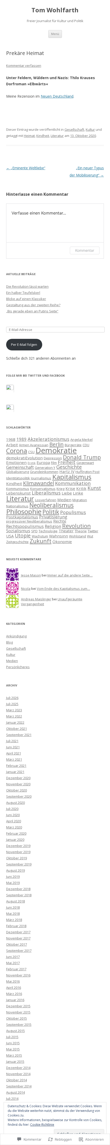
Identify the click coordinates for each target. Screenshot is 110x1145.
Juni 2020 (13, 815)
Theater (66, 530)
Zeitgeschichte (17, 541)
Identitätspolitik (18, 478)
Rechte (59, 521)
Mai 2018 (13, 913)
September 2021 (18, 734)
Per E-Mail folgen (24, 344)
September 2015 (18, 1024)
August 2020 (15, 802)
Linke (78, 493)
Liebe (67, 493)
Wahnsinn (58, 535)
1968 (10, 439)
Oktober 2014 (16, 1080)
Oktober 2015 (16, 1018)
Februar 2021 (16, 765)
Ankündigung (16, 636)
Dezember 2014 (18, 1067)
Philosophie (23, 511)
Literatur (57, 135)
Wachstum (40, 536)
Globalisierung (17, 471)
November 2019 (18, 852)
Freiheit (66, 462)
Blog (9, 642)
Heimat (29, 135)
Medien (64, 499)
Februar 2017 (16, 969)
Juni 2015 (13, 1043)
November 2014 (18, 1074)
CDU (86, 445)
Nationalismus (17, 506)
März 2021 (14, 759)
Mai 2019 (13, 882)
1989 (21, 439)
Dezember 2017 (18, 932)
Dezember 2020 (18, 778)
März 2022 (14, 716)
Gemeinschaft (20, 467)
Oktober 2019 (16, 858)
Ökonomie (62, 541)
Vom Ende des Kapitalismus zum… (63, 588)
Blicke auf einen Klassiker (26, 298)
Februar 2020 (16, 833)
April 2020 (13, 821)
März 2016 (14, 993)
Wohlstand (77, 536)
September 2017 (18, 950)
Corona (16, 450)
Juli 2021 (12, 741)
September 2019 (18, 864)
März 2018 (14, 919)
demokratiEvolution (24, 457)
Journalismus (41, 478)
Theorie (81, 531)
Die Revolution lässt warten (27, 286)
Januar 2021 (15, 771)
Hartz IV (66, 471)
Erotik (32, 463)
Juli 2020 (12, 808)
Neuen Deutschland (57, 96)
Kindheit (42, 135)
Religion (53, 526)
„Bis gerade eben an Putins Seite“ (32, 311)
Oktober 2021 (16, 728)
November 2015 (18, 1012)
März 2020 (14, 827)
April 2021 (13, 753)
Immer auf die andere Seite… (70, 575)
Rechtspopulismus (25, 526)
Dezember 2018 (18, 889)
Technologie (48, 531)
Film (54, 462)
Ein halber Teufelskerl (23, 292)
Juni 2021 (13, 747)
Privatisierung (53, 517)
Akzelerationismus (48, 439)
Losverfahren (45, 500)
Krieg (60, 488)
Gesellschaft (74, 129)
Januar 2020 (15, 839)
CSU (31, 452)
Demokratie (56, 450)
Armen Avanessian (33, 445)
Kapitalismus (71, 476)
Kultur (90, 129)
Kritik (81, 488)
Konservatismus (43, 488)
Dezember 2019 (18, 845)
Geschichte (69, 466)
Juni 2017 (13, 956)
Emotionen (16, 462)
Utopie (23, 535)
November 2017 (18, 938)
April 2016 (13, 987)
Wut (90, 536)
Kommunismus (17, 488)
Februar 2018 (16, 926)
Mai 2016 (13, 981)
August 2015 (15, 1030)
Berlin (56, 444)
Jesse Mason (31, 575)
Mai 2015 (13, 1049)
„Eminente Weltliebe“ (25, 167)
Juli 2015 (12, 1037)
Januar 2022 (15, 722)
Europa (43, 462)
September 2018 (18, 895)
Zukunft (40, 541)
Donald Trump (82, 457)
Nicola (25, 588)
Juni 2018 (13, 907)
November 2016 (18, 975)
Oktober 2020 (16, 790)
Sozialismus (18, 531)
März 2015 (14, 1055)
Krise (70, 488)
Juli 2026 (12, 697)
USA (10, 535)
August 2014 (15, 1092)
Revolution (76, 526)
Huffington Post (87, 471)
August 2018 (15, 901)
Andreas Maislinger (36, 599)
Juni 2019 (13, 876)
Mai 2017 (13, 963)
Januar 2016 (15, 1000)
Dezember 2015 (18, 1006)
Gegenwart (85, 462)
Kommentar (84, 250)
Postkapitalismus (22, 516)
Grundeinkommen (44, 471)
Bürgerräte (73, 445)
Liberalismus (46, 492)
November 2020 (18, 784)
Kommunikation (73, 483)
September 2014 (18, 1086)
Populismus (73, 512)
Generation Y (45, 467)
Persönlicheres (18, 667)
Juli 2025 (12, 704)
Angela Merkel (81, 439)
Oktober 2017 (16, 944)
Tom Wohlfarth (55, 10)
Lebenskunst (18, 493)
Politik (50, 512)
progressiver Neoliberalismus (29, 521)
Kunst (94, 488)
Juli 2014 (12, 1098)
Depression (53, 458)
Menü (55, 34)
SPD (34, 531)
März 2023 (14, 710)
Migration (79, 500)
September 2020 (18, 796)
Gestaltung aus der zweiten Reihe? (33, 305)
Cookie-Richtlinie (42, 1124)
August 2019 (15, 870)
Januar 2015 (15, 1061)
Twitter (93, 531)
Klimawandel (38, 483)
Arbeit (12, 444)
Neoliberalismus (51, 505)
